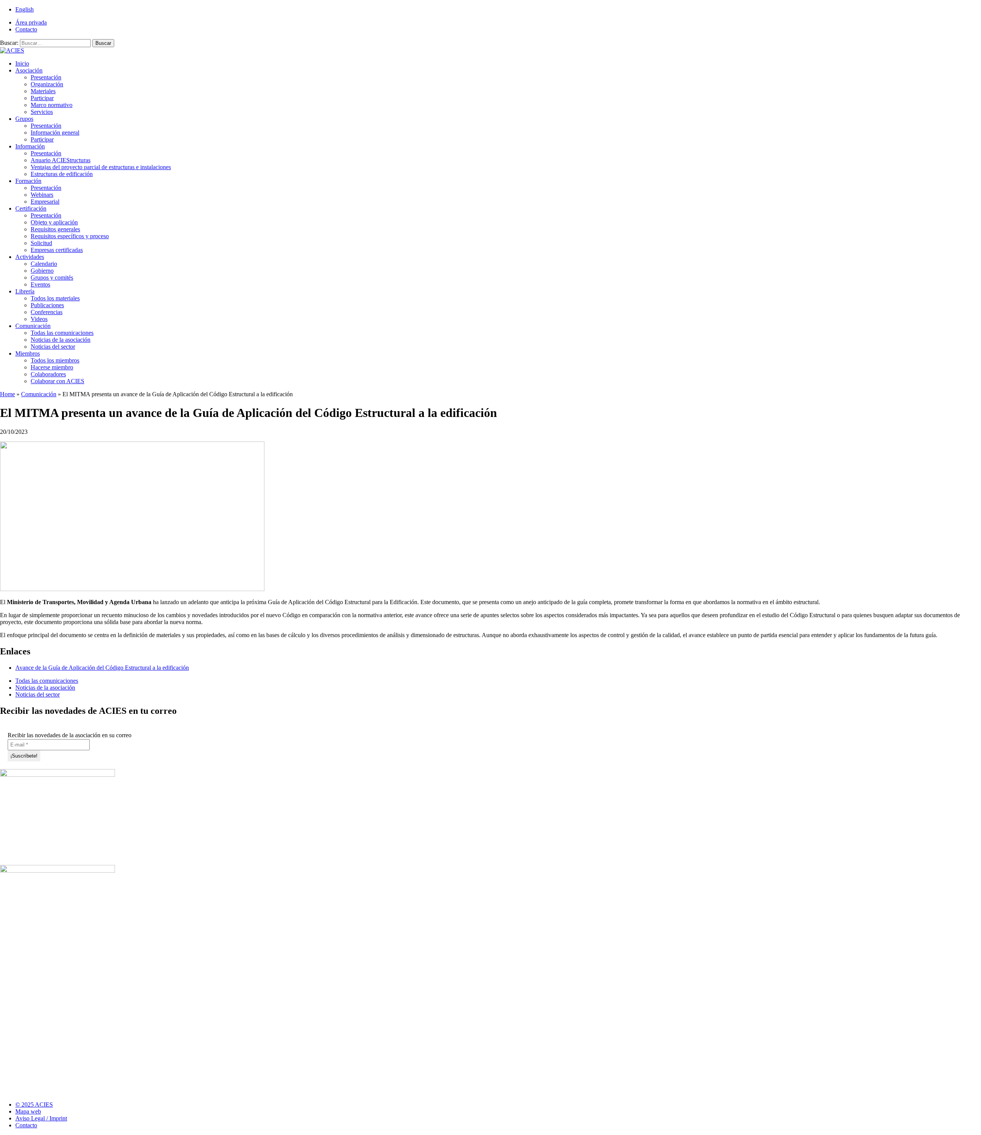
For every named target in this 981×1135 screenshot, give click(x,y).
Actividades (29, 257)
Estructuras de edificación (62, 174)
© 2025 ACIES (34, 1104)
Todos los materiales (55, 298)
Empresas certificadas (57, 250)
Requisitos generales (55, 229)
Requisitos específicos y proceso (70, 236)
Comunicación (33, 326)
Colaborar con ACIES (57, 381)
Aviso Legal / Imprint (41, 1118)
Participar (42, 98)
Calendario (44, 263)
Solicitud (41, 243)
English (24, 9)
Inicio (22, 63)
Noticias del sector (53, 346)
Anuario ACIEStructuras (60, 160)
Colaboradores (48, 374)
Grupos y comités (52, 277)
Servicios (42, 112)
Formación (28, 181)
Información (30, 146)
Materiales (43, 91)
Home (7, 394)
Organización (47, 84)
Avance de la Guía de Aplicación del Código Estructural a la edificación (102, 667)
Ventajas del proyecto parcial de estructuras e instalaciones (101, 167)
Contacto (26, 29)
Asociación (29, 70)
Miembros (27, 353)
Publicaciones (47, 305)
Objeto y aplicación (54, 222)
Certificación (30, 208)
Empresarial (45, 201)
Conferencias (46, 312)
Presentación (46, 77)
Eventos (40, 284)
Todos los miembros (55, 360)
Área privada (31, 22)
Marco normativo (51, 105)
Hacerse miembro (52, 367)
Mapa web (28, 1111)
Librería (24, 291)
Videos (39, 319)
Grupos (24, 118)
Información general (55, 132)
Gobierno (42, 270)
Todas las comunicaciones (62, 332)
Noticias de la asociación (60, 339)
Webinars (42, 194)
